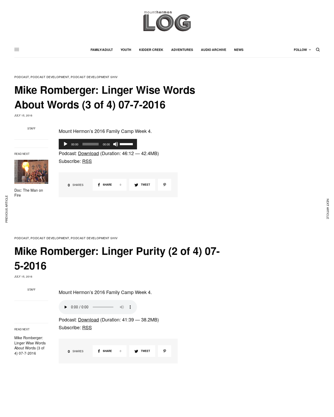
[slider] (127, 143)
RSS (87, 160)
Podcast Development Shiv (94, 76)
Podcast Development (50, 76)
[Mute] (115, 144)
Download (88, 153)
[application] (98, 144)
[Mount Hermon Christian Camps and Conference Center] (167, 21)
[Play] (65, 144)
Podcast (21, 76)
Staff (31, 128)
